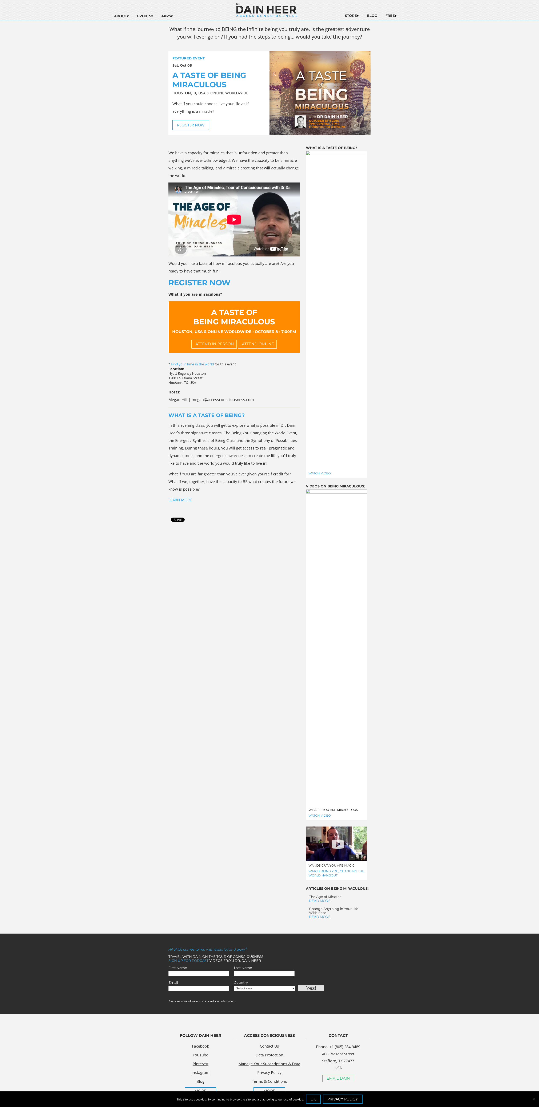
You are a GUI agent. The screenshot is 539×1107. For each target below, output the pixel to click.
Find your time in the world (192, 364)
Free (390, 16)
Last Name (243, 968)
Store (351, 16)
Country (241, 983)
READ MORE (320, 901)
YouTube (200, 1054)
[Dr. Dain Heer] (266, 15)
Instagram (200, 1072)
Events (144, 16)
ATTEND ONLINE (257, 344)
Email (173, 983)
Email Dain (338, 1078)
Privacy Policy (269, 1072)
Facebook (200, 1046)
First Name (177, 968)
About (120, 16)
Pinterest (200, 1063)
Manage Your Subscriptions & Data (269, 1063)
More (201, 1091)
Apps (166, 16)
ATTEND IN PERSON (214, 344)
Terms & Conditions (269, 1081)
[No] (534, 1099)
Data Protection (269, 1054)
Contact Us (269, 1046)
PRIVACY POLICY (342, 1099)
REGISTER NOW (190, 124)
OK (313, 1099)
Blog (372, 16)
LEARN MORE (180, 499)
